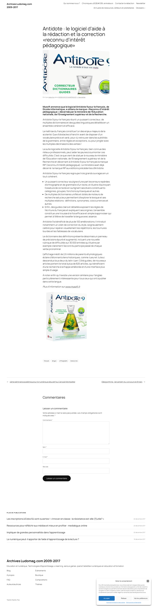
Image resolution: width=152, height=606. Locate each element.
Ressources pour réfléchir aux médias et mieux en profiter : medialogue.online (47, 525)
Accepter (107, 598)
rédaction (51, 97)
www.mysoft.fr (72, 286)
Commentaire (48, 420)
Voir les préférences (141, 598)
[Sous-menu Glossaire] (144, 8)
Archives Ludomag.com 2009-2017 (33, 561)
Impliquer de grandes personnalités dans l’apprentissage (36, 532)
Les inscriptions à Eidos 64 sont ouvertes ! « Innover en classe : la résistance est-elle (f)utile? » (55, 519)
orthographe (63, 361)
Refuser (123, 598)
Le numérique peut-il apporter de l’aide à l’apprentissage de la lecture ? (43, 539)
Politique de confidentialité (133, 602)
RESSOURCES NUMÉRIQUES (67, 97)
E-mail (45, 457)
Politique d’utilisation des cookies (115, 602)
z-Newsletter (81, 97)
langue (54, 361)
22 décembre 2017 (139, 519)
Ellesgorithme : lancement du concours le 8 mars (122, 382)
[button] (148, 581)
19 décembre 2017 (139, 539)
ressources (73, 361)
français (46, 361)
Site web (45, 467)
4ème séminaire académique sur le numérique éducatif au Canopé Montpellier (42, 382)
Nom (45, 447)
